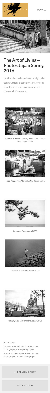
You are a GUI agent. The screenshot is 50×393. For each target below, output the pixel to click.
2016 (7, 353)
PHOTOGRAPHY (24, 346)
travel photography (25, 349)
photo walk (11, 346)
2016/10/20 (9, 342)
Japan (15, 353)
